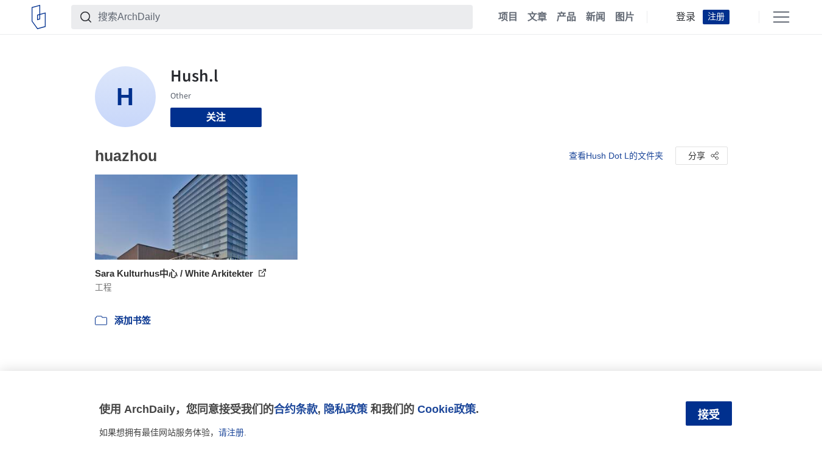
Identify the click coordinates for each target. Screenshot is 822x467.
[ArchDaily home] (39, 17)
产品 (566, 17)
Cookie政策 (446, 409)
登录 (685, 17)
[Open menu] (781, 17)
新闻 (595, 17)
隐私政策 (345, 409)
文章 (537, 17)
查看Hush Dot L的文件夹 (616, 155)
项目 (508, 17)
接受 (709, 415)
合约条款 (296, 409)
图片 (625, 17)
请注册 (231, 432)
